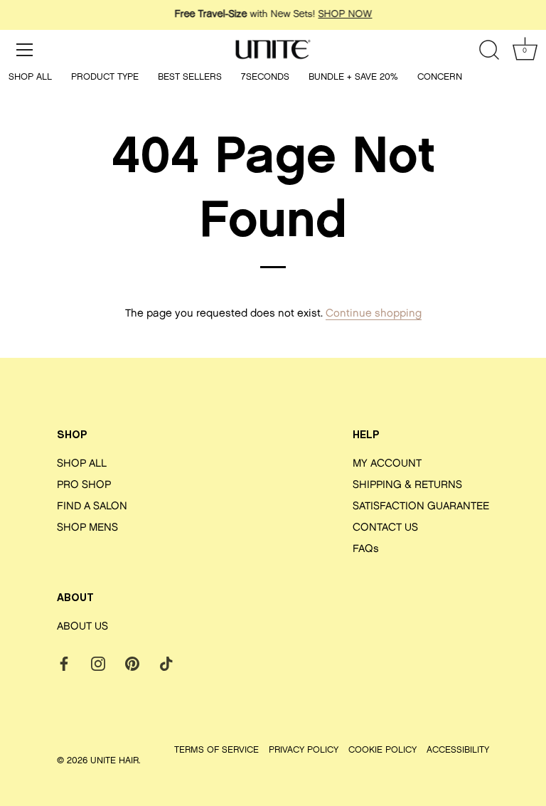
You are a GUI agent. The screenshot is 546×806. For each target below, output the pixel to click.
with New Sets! (273, 15)
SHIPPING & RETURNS (407, 485)
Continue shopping (374, 314)
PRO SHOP (84, 485)
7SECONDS (265, 77)
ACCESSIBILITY (458, 750)
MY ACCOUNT (387, 464)
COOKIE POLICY (382, 750)
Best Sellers (190, 77)
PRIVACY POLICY (303, 750)
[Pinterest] (132, 664)
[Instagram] (98, 664)
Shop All (30, 77)
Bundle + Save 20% (353, 77)
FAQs (366, 549)
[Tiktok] (166, 664)
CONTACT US (385, 528)
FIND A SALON (92, 507)
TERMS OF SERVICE (216, 750)
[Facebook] (64, 664)
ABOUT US (82, 627)
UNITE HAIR (114, 760)
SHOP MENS (87, 528)
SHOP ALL (82, 464)
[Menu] (25, 49)
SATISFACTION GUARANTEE (421, 507)
